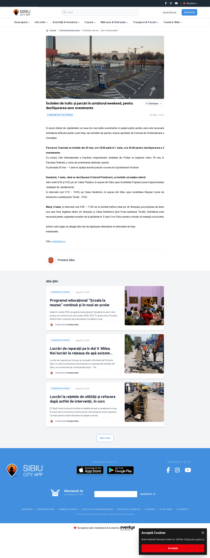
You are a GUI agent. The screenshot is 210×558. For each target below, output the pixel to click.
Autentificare (169, 12)
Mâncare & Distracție (114, 22)
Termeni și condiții (68, 509)
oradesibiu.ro (58, 241)
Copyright (150, 509)
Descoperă (21, 22)
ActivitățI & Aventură (65, 22)
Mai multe (105, 438)
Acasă (53, 30)
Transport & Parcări (145, 22)
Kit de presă (166, 509)
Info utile (40, 22)
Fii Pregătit (182, 509)
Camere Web (172, 22)
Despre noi (27, 509)
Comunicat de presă (69, 30)
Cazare (89, 22)
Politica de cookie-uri (128, 509)
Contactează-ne (45, 509)
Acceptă (173, 548)
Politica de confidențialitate (97, 509)
